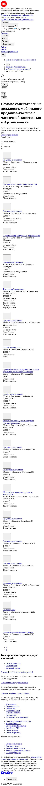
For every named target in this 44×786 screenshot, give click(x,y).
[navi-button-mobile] (3, 55)
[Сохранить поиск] (3, 94)
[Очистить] (4, 85)
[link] (5, 41)
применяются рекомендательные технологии (21, 758)
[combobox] (12, 79)
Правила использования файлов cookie (17, 19)
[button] (3, 47)
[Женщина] (7, 155)
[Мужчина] (7, 206)
